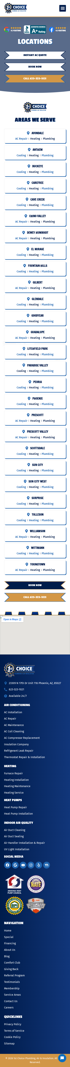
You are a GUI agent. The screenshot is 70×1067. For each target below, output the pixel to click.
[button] (62, 8)
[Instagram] (31, 865)
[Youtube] (23, 865)
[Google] (15, 865)
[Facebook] (7, 865)
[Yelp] (38, 865)
